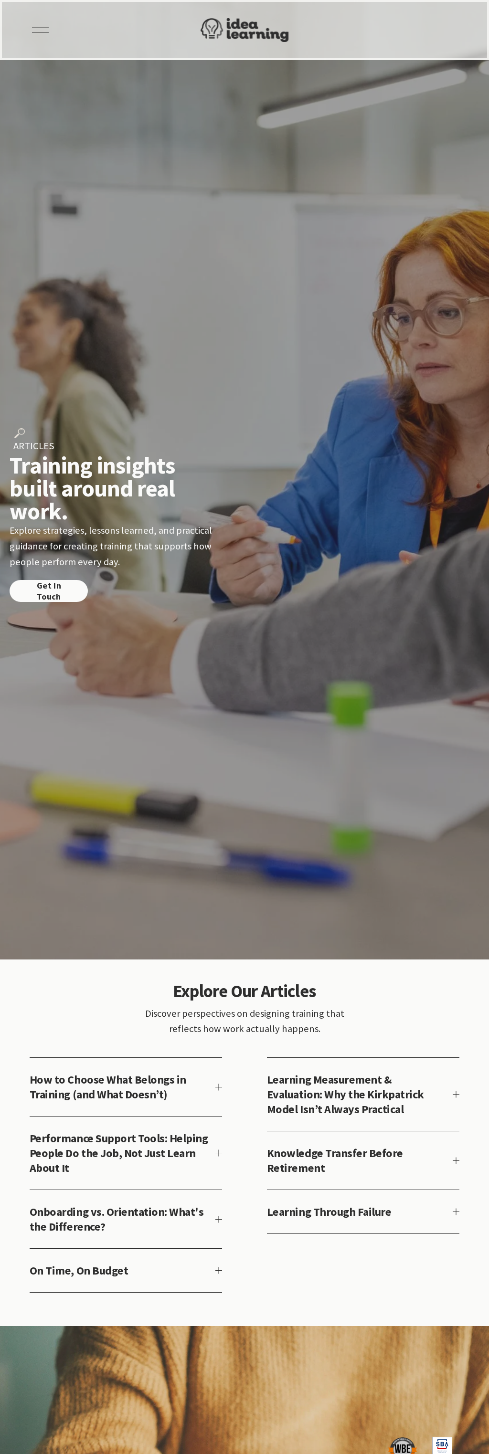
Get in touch (49, 591)
